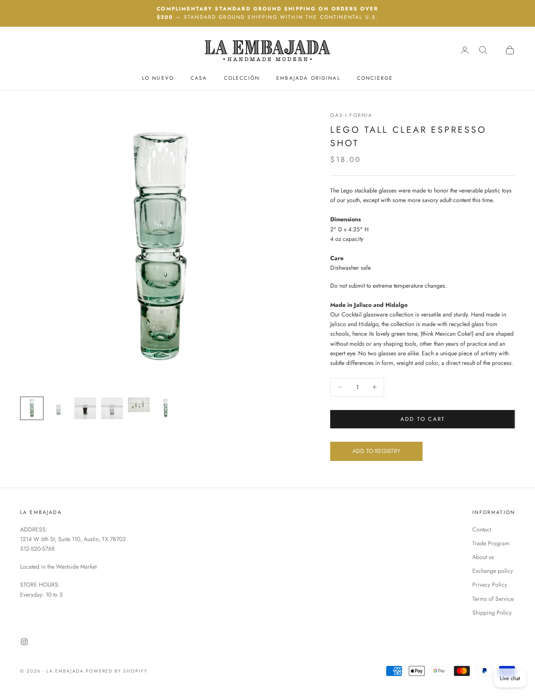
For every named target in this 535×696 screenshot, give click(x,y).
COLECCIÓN (242, 77)
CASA (199, 77)
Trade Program (491, 543)
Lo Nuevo (158, 77)
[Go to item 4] (112, 408)
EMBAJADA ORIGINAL (308, 77)
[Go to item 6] (165, 408)
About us (483, 557)
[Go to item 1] (31, 408)
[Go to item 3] (85, 408)
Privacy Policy (489, 584)
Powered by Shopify (117, 671)
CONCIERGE (375, 77)
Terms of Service (493, 599)
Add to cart (422, 419)
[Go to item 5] (138, 405)
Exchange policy (492, 571)
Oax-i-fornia (351, 115)
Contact (481, 529)
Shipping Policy (492, 612)
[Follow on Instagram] (24, 642)
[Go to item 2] (58, 408)
